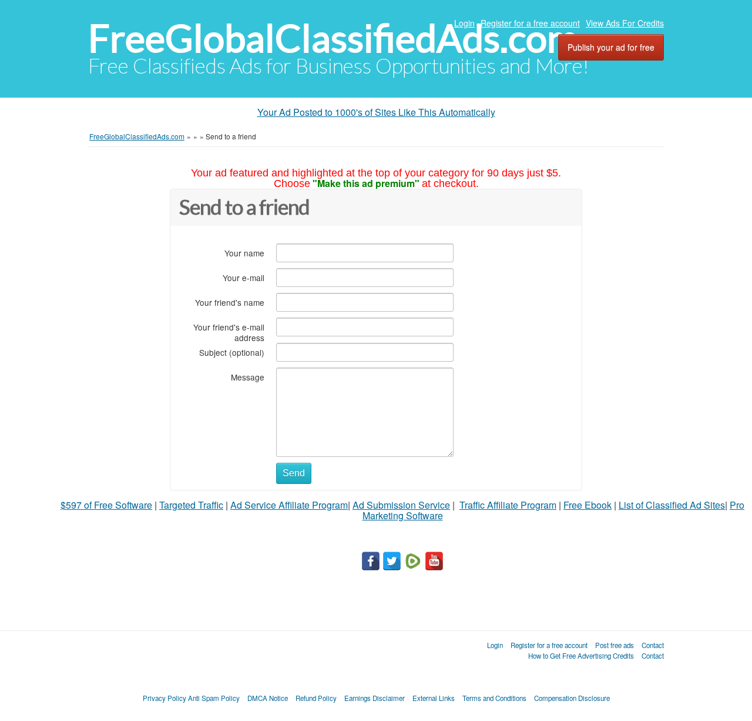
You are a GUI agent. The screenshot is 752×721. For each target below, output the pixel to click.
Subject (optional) (231, 352)
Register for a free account (530, 23)
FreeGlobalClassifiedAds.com (333, 38)
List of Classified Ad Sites (672, 505)
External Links (433, 698)
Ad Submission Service (401, 505)
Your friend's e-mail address (228, 332)
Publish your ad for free (611, 47)
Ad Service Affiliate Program (289, 505)
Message (247, 376)
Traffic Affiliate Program (507, 505)
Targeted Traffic (191, 505)
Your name (244, 252)
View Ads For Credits (625, 23)
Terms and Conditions (494, 698)
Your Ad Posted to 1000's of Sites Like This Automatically (376, 112)
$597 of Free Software (106, 505)
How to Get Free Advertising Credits (581, 655)
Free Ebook (587, 505)
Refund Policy (316, 698)
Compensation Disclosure (572, 698)
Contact (653, 645)
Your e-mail (243, 277)
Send (294, 473)
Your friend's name (229, 302)
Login (464, 23)
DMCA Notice (267, 698)
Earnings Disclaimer (374, 698)
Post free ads (614, 645)
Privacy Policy (164, 698)
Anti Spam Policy (214, 698)
